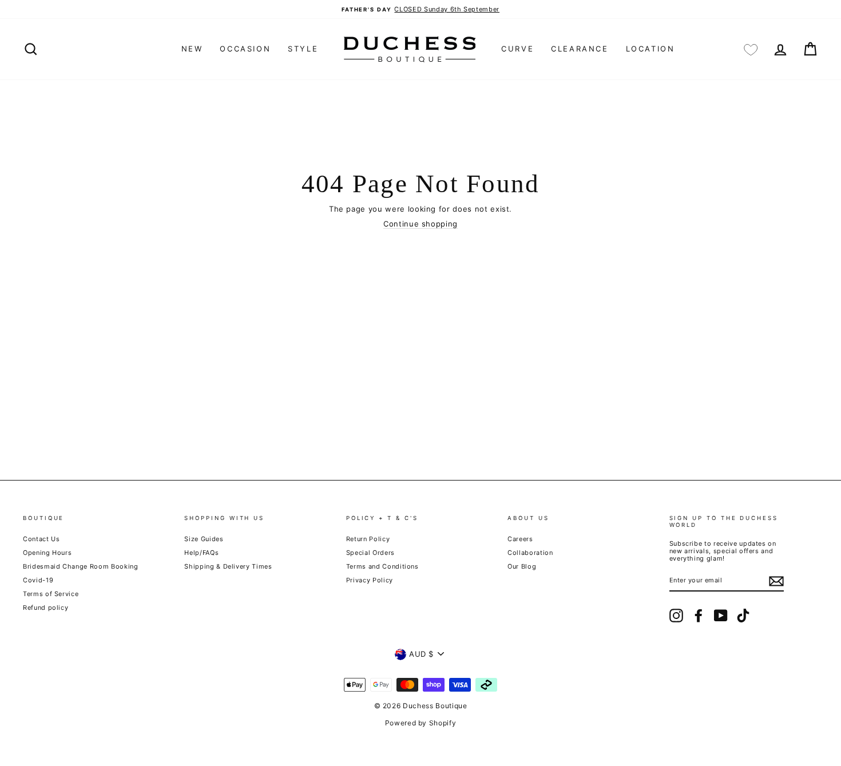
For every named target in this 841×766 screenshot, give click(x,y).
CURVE (517, 48)
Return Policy (368, 539)
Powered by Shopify (421, 723)
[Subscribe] (776, 581)
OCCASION (245, 48)
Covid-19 (38, 580)
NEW (192, 48)
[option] (420, 9)
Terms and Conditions (382, 566)
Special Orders (370, 553)
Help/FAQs (201, 553)
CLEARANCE (579, 48)
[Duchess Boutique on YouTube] (721, 615)
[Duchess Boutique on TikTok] (743, 615)
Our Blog (521, 566)
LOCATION (650, 48)
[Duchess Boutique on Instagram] (676, 615)
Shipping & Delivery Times (228, 566)
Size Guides (203, 539)
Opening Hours (47, 553)
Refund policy (45, 608)
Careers (520, 539)
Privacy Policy (369, 580)
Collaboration (530, 553)
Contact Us (41, 539)
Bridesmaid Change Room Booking (80, 566)
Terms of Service (50, 594)
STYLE (303, 48)
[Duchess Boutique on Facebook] (698, 615)
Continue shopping (420, 224)
